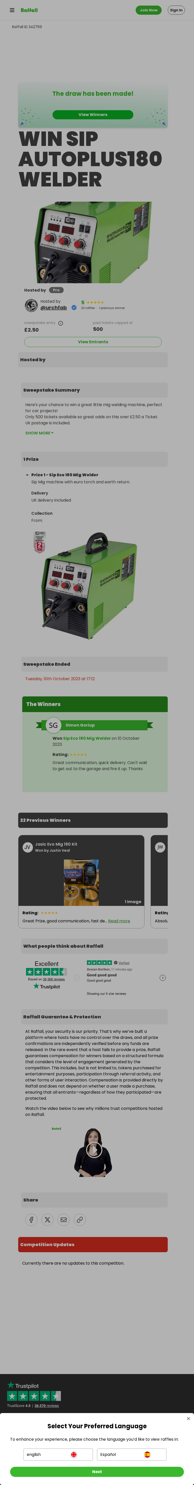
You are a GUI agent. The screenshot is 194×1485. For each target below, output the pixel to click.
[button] (58, 1455)
